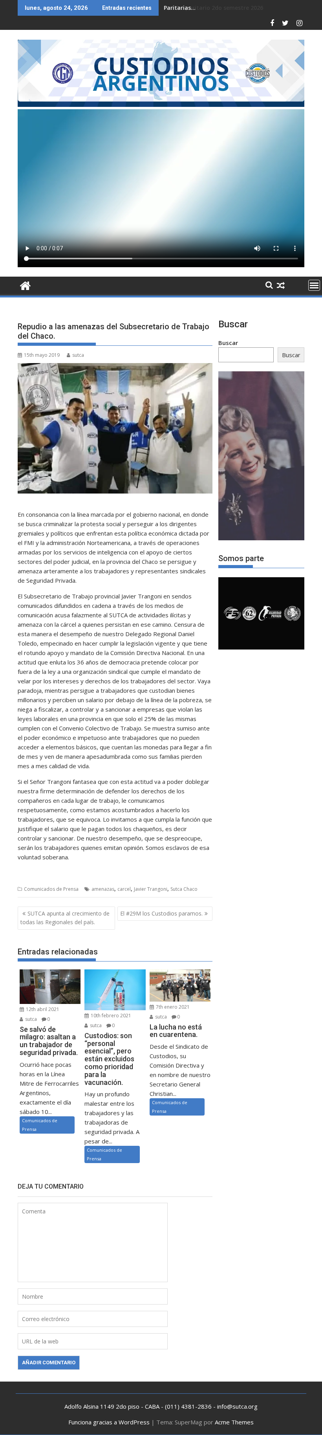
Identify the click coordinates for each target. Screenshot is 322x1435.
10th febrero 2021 (110, 1015)
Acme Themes (234, 1422)
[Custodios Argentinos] (25, 285)
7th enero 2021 (172, 1007)
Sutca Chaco (184, 889)
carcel (124, 889)
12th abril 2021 (42, 1009)
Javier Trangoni (150, 889)
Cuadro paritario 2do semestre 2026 (213, 7)
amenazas (102, 889)
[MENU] (314, 285)
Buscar (228, 343)
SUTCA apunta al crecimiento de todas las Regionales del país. (65, 918)
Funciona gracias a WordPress (109, 1422)
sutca (78, 355)
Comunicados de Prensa (51, 889)
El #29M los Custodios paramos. (161, 913)
